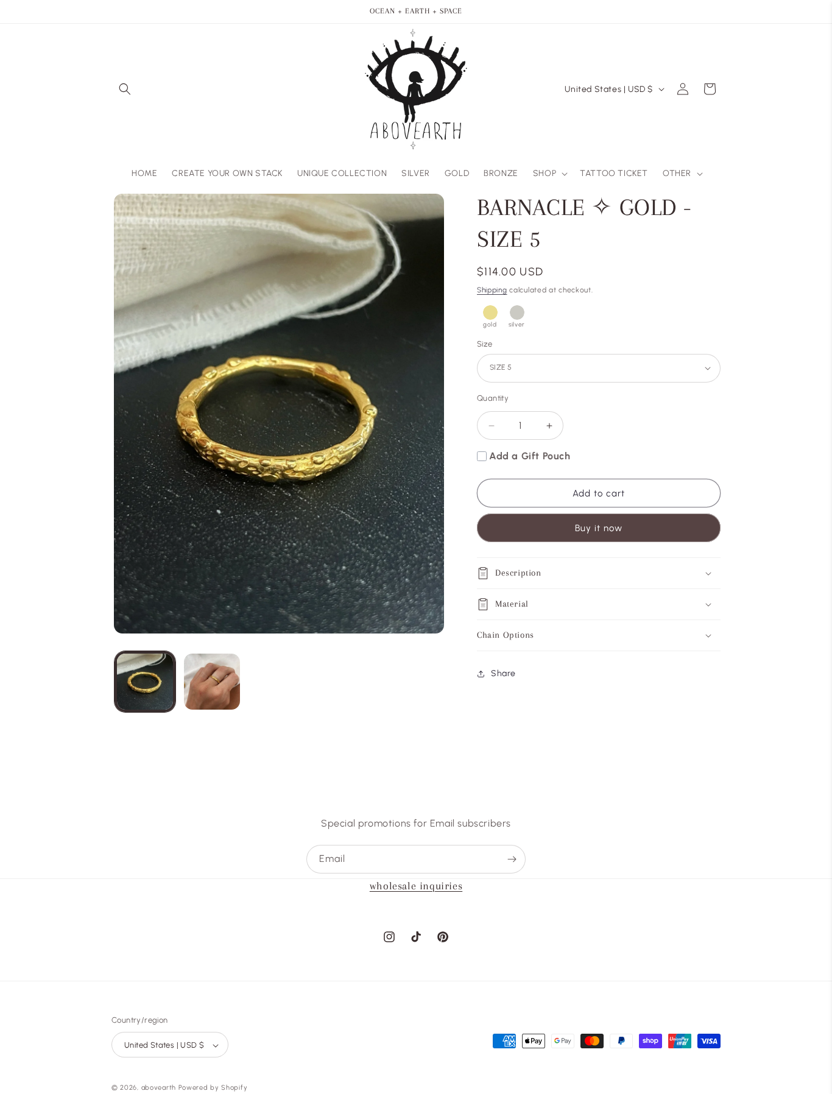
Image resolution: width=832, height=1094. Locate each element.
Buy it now (598, 528)
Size (485, 343)
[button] (124, 89)
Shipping (492, 290)
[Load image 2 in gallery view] (212, 681)
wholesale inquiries (416, 886)
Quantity (493, 398)
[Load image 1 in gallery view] (145, 681)
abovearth (158, 1088)
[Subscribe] (511, 859)
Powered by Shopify (213, 1088)
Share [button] (503, 673)
